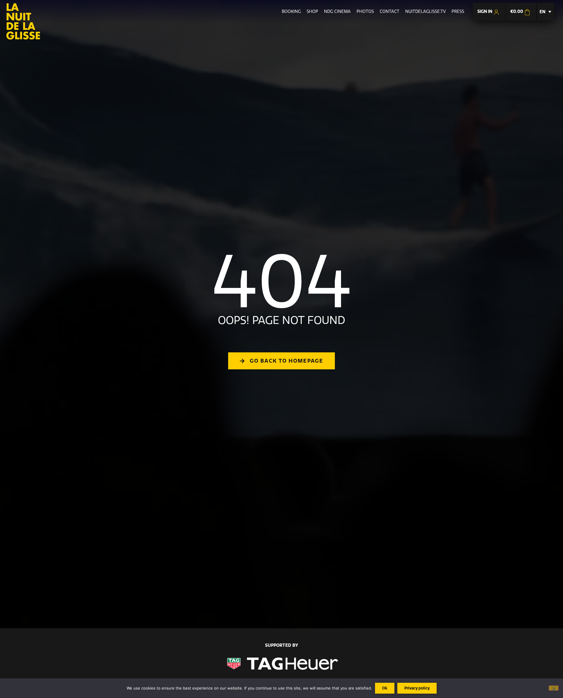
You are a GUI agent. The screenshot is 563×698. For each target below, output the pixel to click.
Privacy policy (417, 688)
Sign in (485, 11)
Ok (384, 688)
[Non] (554, 688)
